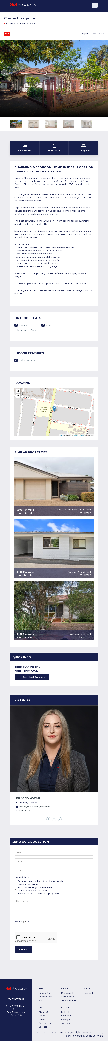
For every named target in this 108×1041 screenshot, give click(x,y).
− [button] (18, 395)
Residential (44, 993)
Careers (43, 1026)
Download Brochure (33, 677)
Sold (41, 1000)
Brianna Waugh (28, 798)
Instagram (66, 1019)
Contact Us (45, 1023)
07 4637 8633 (16, 998)
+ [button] (18, 391)
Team (42, 1015)
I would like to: (23, 877)
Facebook (66, 1015)
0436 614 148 (24, 810)
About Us (44, 1012)
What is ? (22, 921)
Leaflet (61, 435)
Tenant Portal (68, 1000)
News (42, 1019)
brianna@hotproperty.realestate (34, 806)
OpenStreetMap (78, 435)
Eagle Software (94, 1035)
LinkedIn (65, 1012)
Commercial (45, 996)
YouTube (66, 1023)
